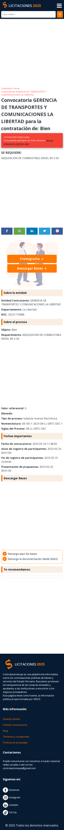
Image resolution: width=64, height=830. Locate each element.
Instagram (14, 797)
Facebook (13, 790)
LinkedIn (13, 805)
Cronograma (30, 259)
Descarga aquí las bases (22, 553)
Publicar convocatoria (15, 725)
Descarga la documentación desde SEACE (33, 559)
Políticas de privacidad (15, 742)
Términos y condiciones (16, 736)
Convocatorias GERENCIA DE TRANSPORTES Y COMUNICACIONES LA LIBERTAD (24, 93)
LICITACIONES (25, 5)
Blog (5, 730)
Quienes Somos (11, 719)
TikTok (12, 812)
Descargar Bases (30, 268)
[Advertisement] (32, 51)
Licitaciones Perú (9, 88)
